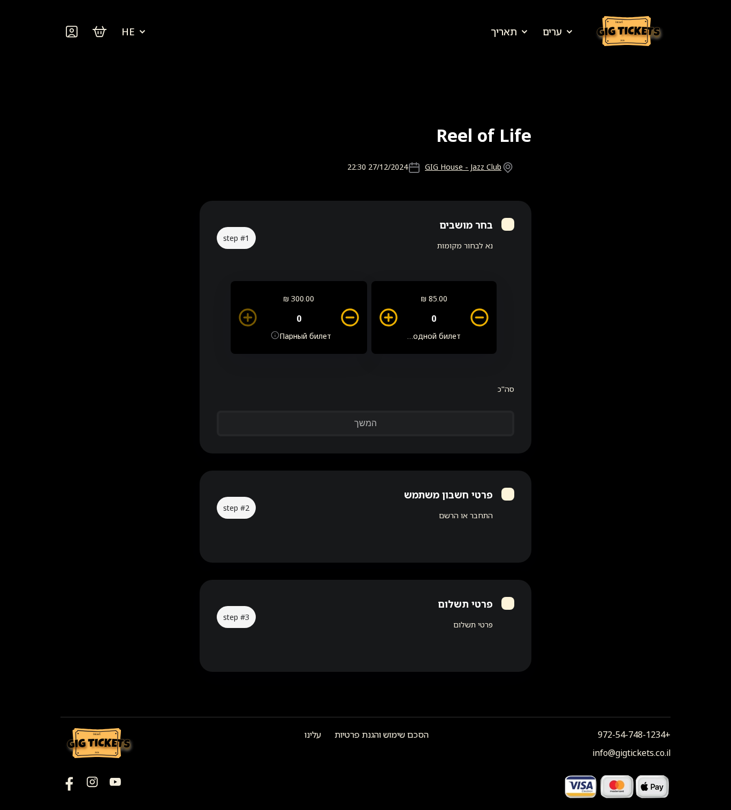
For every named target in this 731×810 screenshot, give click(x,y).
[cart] (99, 31)
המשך (365, 423)
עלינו (312, 734)
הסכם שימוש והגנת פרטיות (381, 734)
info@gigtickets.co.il (631, 753)
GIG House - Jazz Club (463, 167)
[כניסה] (71, 31)
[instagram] (92, 786)
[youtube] (69, 786)
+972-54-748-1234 (634, 734)
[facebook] (115, 786)
